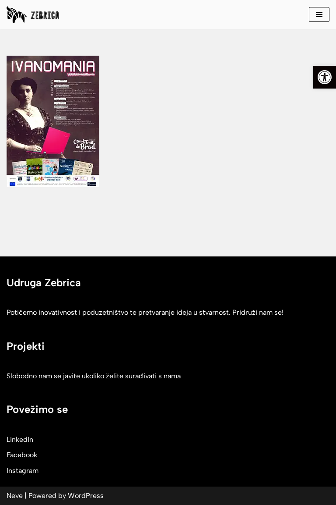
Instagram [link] (22, 470)
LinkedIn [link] (20, 439)
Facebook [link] (22, 455)
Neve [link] (15, 495)
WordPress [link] (86, 495)
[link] (324, 77)
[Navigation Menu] (319, 14)
